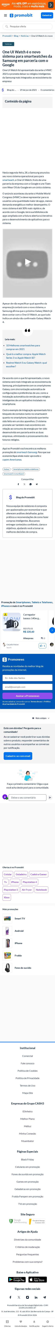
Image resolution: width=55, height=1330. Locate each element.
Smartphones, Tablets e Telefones (34, 602)
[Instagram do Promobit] (27, 1297)
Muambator (27, 1140)
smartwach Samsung (26, 452)
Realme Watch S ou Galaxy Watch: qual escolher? (26, 364)
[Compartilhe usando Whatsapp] (30, 484)
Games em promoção (27, 1181)
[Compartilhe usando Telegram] (36, 484)
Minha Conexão (27, 1133)
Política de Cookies (28, 1070)
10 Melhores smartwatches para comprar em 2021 (23, 347)
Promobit (7, 36)
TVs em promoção (27, 1203)
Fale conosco (27, 1063)
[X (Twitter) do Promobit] (19, 1297)
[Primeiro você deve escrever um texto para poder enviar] (50, 797)
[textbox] (27, 797)
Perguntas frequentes (27, 1254)
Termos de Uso (27, 1085)
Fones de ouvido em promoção (28, 1174)
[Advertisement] (27, 833)
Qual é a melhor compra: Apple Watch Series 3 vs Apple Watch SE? (26, 355)
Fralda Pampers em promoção (27, 1196)
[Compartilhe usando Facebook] (18, 484)
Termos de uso (36, 701)
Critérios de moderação (27, 1246)
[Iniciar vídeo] (27, 263)
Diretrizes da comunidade (27, 1239)
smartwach (8, 179)
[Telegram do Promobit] (44, 1297)
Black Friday (27, 1159)
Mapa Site (27, 1092)
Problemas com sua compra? (27, 1261)
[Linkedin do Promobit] (36, 1297)
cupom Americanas (11, 459)
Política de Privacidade (27, 1078)
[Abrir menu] (5, 15)
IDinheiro (27, 1111)
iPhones (5, 605)
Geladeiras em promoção (28, 1188)
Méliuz (27, 1126)
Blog (16, 36)
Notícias (25, 36)
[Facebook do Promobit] (10, 1297)
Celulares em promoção (27, 1166)
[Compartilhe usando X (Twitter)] (24, 484)
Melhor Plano (27, 1118)
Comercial (27, 1055)
